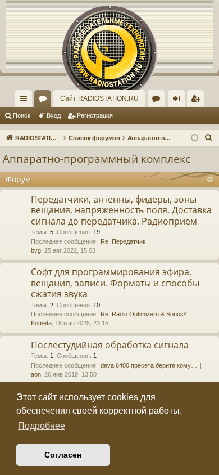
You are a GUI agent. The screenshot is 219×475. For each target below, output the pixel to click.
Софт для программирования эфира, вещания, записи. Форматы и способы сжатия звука (115, 283)
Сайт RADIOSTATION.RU (99, 98)
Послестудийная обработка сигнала (110, 345)
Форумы (45, 101)
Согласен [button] (62, 454)
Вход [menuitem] (179, 101)
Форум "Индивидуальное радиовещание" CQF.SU (158, 101)
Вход (54, 115)
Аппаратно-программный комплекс (96, 158)
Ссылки (26, 101)
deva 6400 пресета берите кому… (149, 365)
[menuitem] (195, 98)
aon (36, 374)
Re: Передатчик (123, 241)
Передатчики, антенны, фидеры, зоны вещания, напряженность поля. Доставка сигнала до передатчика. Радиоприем (121, 210)
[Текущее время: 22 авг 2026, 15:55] (194, 138)
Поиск (21, 115)
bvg (36, 250)
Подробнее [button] (41, 426)
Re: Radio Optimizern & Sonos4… (147, 314)
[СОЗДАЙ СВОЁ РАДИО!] (109, 34)
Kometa (41, 323)
